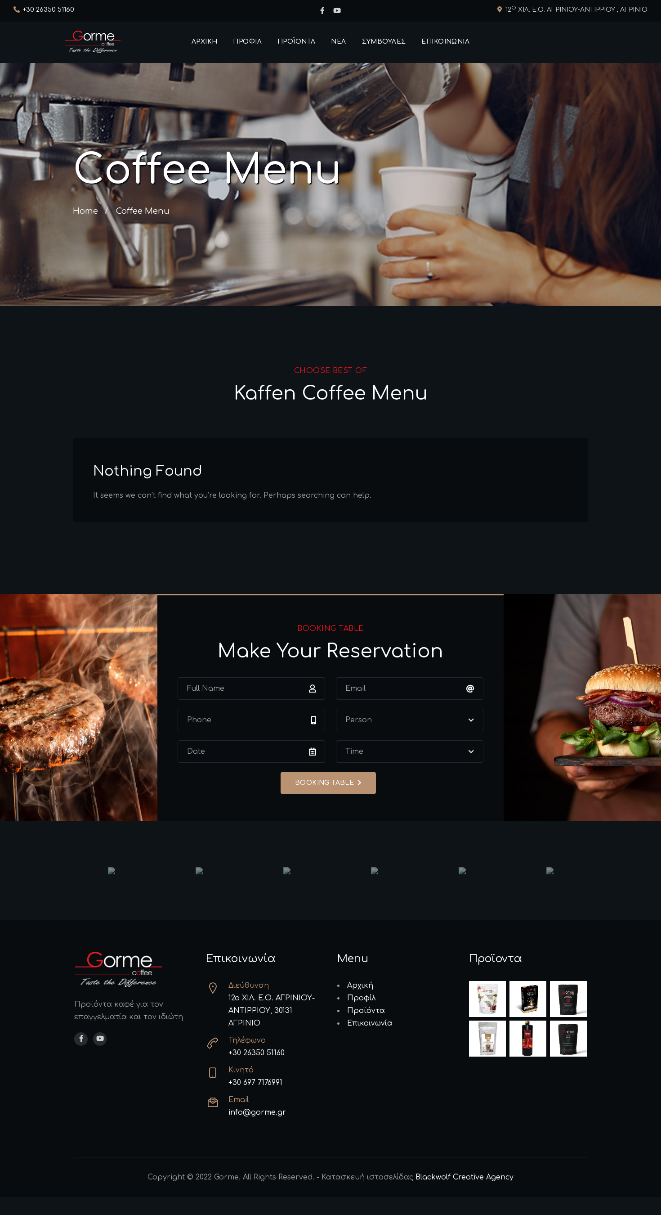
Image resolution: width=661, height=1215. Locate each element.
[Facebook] (322, 11)
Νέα (338, 41)
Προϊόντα (296, 41)
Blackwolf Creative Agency (464, 1177)
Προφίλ (247, 41)
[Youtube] (337, 11)
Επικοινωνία (445, 41)
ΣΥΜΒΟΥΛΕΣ (384, 41)
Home (85, 211)
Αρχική (205, 41)
